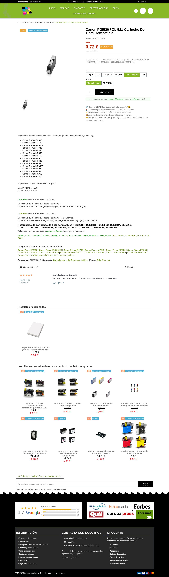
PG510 (121, 235)
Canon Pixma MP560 (137, 250)
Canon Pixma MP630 (49, 252)
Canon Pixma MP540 (94, 250)
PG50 (140, 235)
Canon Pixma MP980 (94, 252)
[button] (136, 11)
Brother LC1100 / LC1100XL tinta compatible (67, 404)
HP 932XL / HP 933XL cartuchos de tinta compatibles (67, 453)
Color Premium (103, 260)
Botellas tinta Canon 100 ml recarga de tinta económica (134, 404)
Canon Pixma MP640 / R (71, 252)
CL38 (146, 235)
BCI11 (20, 238)
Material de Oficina (84, 13)
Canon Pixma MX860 (137, 252)
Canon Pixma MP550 (116, 250)
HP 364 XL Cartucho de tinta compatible (101, 404)
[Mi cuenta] (143, 11)
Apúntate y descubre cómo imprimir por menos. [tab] (40, 476)
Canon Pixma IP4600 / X (50, 250)
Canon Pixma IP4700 (73, 250)
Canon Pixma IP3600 (27, 250)
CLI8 (127, 235)
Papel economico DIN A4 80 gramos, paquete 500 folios (35, 348)
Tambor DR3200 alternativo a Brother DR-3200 (101, 452)
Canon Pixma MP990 (116, 252)
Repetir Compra (99, 8)
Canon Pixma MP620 (27, 252)
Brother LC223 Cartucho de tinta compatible (134, 452)
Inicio (52, 8)
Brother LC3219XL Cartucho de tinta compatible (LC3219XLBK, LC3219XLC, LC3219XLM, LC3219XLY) (34, 407)
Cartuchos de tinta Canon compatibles (56, 255)
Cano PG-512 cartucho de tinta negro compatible (34, 452)
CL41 (114, 235)
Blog (116, 8)
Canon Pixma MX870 (27, 255)
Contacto (79, 8)
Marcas (64, 8)
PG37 (133, 235)
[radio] (90, 75)
